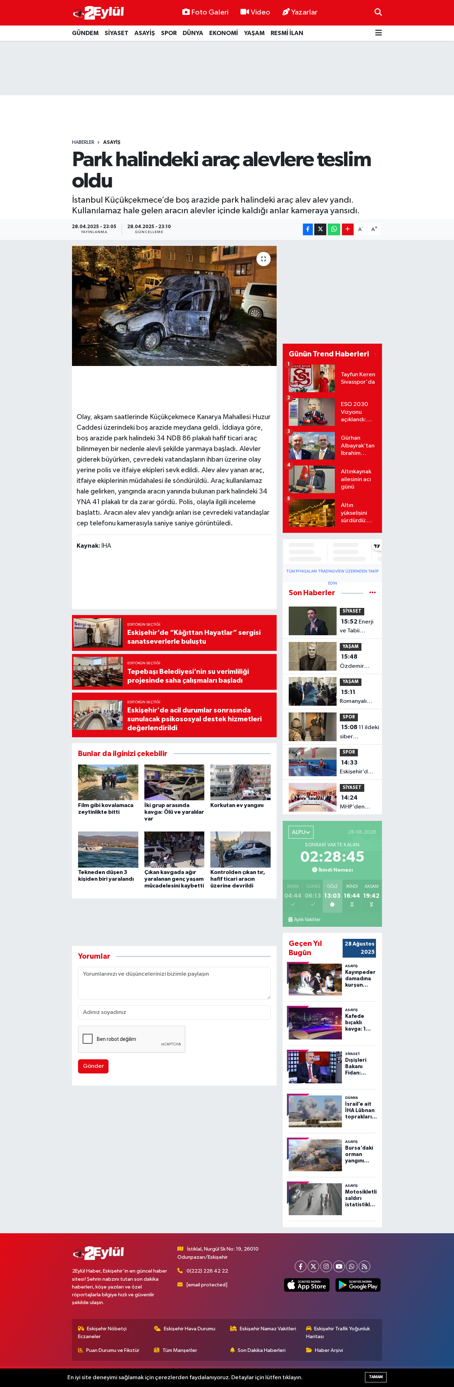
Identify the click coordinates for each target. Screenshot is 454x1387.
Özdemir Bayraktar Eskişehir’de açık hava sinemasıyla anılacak (355, 662)
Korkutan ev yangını (237, 805)
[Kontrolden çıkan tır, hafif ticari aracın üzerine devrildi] (240, 849)
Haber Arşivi (329, 1350)
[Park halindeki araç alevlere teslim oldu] (174, 306)
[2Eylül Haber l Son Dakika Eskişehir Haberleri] (98, 13)
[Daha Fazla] (348, 229)
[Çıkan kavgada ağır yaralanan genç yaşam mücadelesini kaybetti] (174, 849)
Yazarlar (304, 12)
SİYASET (116, 33)
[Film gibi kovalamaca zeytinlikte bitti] (108, 782)
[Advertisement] (227, 68)
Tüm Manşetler (179, 1350)
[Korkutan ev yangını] (240, 782)
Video (260, 12)
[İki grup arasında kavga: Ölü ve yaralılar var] (174, 782)
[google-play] (358, 1285)
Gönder (93, 1066)
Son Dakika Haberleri (262, 1350)
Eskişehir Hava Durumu (189, 1328)
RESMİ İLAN (287, 33)
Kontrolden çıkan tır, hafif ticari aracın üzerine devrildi (237, 879)
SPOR (169, 33)
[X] (313, 1266)
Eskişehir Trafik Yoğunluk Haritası (338, 1332)
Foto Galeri (209, 12)
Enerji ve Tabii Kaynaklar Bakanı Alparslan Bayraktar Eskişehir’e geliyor (356, 627)
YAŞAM (254, 33)
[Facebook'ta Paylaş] (308, 229)
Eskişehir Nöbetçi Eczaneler (102, 1332)
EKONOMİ (223, 33)
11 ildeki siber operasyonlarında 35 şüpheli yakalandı (363, 732)
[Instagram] (326, 1266)
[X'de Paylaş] (320, 229)
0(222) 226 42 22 (207, 1271)
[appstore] (307, 1285)
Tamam (376, 1377)
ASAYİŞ (144, 33)
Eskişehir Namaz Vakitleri (268, 1328)
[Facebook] (300, 1266)
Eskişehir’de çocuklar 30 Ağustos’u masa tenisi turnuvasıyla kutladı (355, 768)
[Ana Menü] (378, 33)
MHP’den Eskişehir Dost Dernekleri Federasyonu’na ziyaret (361, 803)
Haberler (83, 142)
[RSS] (364, 1266)
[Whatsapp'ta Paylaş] (334, 229)
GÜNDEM (85, 33)
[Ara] (378, 13)
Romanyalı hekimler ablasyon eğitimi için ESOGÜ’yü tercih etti (354, 697)
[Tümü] (372, 593)
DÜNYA (193, 33)
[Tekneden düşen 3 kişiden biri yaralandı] (108, 849)
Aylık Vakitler (307, 919)
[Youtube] (339, 1266)
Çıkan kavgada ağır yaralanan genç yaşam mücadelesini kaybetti (174, 879)
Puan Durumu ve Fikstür (112, 1350)
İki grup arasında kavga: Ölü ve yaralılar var (174, 812)
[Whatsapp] (352, 1266)
